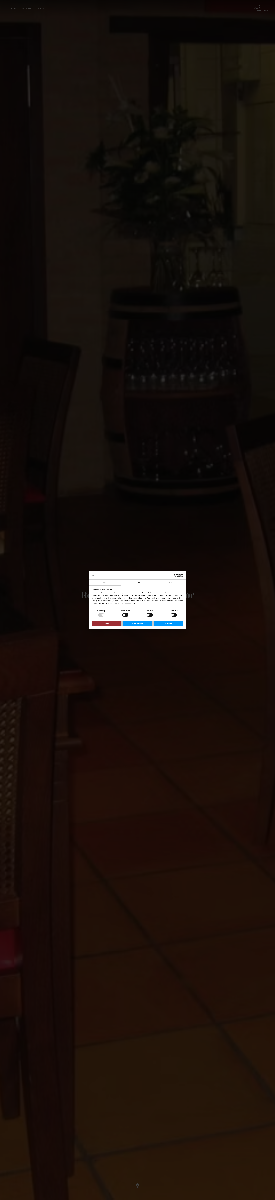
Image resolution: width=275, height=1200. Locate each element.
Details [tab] (137, 582)
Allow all (168, 623)
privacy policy (125, 603)
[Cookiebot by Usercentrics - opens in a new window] (174, 575)
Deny (107, 623)
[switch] (125, 615)
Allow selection (137, 623)
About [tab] (169, 582)
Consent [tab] (105, 582)
